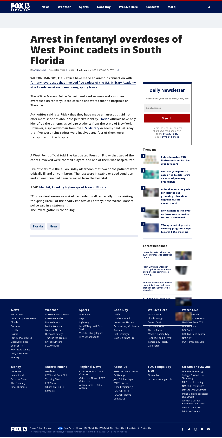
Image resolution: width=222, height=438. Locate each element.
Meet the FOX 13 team (126, 371)
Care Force (153, 345)
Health (14, 330)
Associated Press (57, 70)
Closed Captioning (123, 386)
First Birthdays (121, 333)
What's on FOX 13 (54, 386)
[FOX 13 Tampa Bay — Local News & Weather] (21, 7)
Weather (51, 310)
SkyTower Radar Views (57, 314)
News (53, 226)
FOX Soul (187, 330)
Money (16, 367)
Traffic (117, 314)
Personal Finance (20, 379)
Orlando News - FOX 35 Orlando (91, 373)
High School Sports (89, 336)
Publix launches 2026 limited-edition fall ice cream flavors (175, 160)
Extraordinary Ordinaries (126, 326)
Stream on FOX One (196, 367)
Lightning (84, 322)
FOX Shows (51, 383)
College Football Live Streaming (193, 377)
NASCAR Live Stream (193, 385)
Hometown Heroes (124, 322)
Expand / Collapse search (209, 7)
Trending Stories (53, 379)
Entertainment (56, 367)
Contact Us (119, 398)
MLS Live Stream (191, 411)
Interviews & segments (160, 379)
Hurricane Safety (54, 333)
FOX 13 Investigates (21, 337)
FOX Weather (52, 345)
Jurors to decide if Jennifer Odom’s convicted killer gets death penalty (157, 315)
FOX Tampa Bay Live (193, 341)
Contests (50, 390)
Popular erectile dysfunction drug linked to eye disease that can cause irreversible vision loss (157, 286)
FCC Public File (121, 390)
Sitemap (15, 357)
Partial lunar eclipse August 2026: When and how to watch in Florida (158, 301)
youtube (202, 429)
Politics (14, 333)
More (171, 7)
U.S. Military (90, 128)
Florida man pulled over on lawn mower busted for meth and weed (175, 214)
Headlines (50, 371)
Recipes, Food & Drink (159, 337)
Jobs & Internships (123, 379)
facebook (182, 429)
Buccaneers (85, 314)
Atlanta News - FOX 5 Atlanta (90, 386)
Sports (84, 310)
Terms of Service (169, 136)
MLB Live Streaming (192, 382)
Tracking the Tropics (56, 337)
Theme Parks (155, 330)
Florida (71, 70)
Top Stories (17, 314)
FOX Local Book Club (56, 375)
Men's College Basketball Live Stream (195, 395)
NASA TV (186, 337)
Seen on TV (17, 345)
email (208, 429)
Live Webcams (52, 322)
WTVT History (121, 383)
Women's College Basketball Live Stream (194, 402)
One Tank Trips (156, 326)
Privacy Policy (170, 133)
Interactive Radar (54, 318)
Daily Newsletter (19, 353)
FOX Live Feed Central (193, 333)
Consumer (16, 326)
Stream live (154, 375)
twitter (189, 429)
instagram (195, 429)
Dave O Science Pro (124, 337)
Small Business (19, 386)
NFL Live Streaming (192, 371)
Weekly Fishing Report (91, 333)
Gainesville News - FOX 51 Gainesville (93, 380)
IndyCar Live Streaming (194, 389)
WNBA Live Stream (192, 407)
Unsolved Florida (19, 341)
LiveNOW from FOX (192, 322)
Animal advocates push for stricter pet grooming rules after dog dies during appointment (175, 196)
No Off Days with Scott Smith (91, 328)
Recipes (118, 330)
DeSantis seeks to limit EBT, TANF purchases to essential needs (157, 255)
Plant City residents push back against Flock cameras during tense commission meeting (157, 270)
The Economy (18, 383)
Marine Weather (53, 326)
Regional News (90, 367)
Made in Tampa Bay (158, 333)
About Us (120, 367)
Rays (81, 318)
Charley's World (122, 318)
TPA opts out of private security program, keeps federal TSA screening (176, 228)
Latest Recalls (18, 375)
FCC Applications (122, 394)
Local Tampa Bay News (23, 318)
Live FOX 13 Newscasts (194, 318)
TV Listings (119, 375)
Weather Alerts (53, 330)
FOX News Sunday (20, 349)
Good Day (121, 310)
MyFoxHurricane (53, 341)
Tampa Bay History (158, 341)
